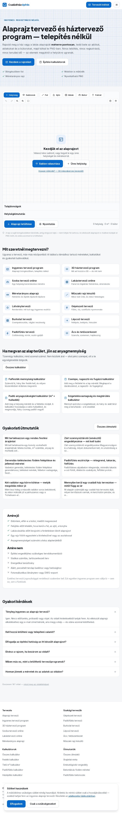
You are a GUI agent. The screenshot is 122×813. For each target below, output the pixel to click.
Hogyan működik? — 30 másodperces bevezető (61, 171)
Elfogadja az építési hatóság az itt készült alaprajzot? (36, 641)
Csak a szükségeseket (43, 803)
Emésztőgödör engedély (75, 764)
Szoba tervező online (13, 731)
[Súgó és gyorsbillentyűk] (110, 100)
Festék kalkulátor (10, 759)
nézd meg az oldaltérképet (36, 684)
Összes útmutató (106, 426)
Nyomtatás (49, 224)
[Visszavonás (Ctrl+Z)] (6, 100)
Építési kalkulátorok (54, 62)
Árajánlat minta (70, 759)
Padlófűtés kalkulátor (12, 770)
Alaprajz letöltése (21, 224)
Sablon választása (49, 163)
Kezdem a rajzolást (20, 62)
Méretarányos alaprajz (13, 741)
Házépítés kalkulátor (12, 775)
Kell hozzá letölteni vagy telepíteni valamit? (30, 632)
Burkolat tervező (71, 725)
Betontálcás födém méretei (76, 770)
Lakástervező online (12, 736)
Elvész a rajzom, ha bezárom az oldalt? (28, 651)
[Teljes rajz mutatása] (28, 100)
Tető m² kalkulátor (11, 764)
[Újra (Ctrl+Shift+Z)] (11, 100)
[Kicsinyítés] (17, 100)
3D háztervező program (14, 725)
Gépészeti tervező (72, 715)
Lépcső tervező (71, 731)
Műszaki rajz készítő (73, 741)
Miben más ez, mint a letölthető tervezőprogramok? (35, 661)
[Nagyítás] (22, 100)
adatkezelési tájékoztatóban (81, 796)
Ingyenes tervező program (15, 720)
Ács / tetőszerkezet (73, 736)
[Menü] (117, 4)
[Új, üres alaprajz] (115, 100)
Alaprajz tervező (10, 715)
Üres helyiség (78, 163)
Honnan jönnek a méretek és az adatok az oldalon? (34, 671)
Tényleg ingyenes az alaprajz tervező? (28, 611)
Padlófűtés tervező (72, 720)
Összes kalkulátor (16, 367)
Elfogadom (16, 803)
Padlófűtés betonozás (74, 775)
